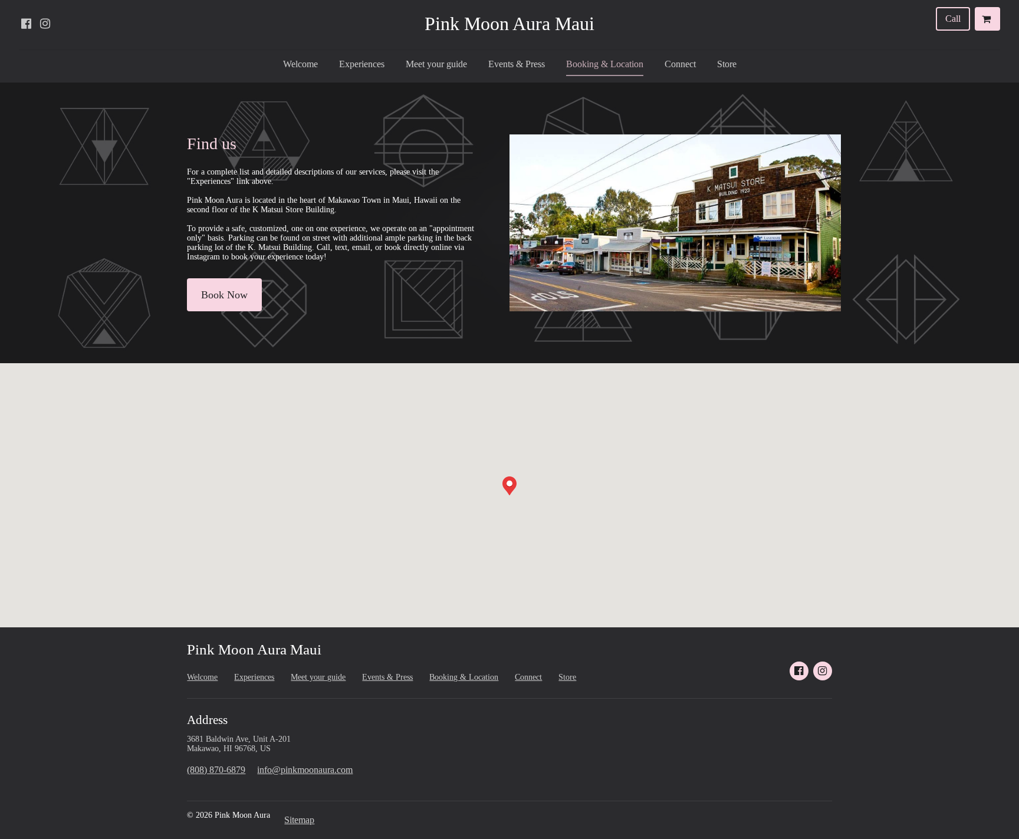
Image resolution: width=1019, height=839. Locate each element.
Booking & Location (604, 64)
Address (207, 720)
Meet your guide (436, 64)
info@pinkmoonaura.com (305, 770)
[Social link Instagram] (44, 23)
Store (727, 64)
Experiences (361, 64)
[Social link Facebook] (26, 23)
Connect (680, 64)
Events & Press (516, 64)
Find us (211, 143)
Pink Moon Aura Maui (509, 23)
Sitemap (299, 820)
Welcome (300, 64)
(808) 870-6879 (216, 770)
